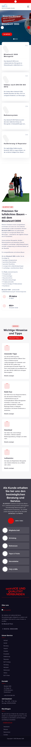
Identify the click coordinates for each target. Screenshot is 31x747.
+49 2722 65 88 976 (9, 695)
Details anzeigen (9, 375)
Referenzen (13, 546)
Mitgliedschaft (14, 530)
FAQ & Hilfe (13, 569)
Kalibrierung (7, 656)
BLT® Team (7, 675)
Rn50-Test (8, 392)
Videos (5, 672)
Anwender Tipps (10, 354)
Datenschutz (7, 732)
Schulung (12, 538)
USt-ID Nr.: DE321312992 (11, 629)
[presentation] (2, 27)
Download (8, 430)
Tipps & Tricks (14, 553)
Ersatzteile (6, 654)
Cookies (6, 734)
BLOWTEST (7, 34)
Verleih (5, 643)
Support (6, 648)
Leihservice (8, 458)
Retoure (6, 729)
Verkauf (6, 640)
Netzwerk (6, 667)
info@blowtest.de (7, 722)
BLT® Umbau (7, 662)
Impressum (7, 726)
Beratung (6, 645)
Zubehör (6, 651)
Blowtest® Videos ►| (15, 338)
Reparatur (6, 659)
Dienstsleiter (13, 561)
